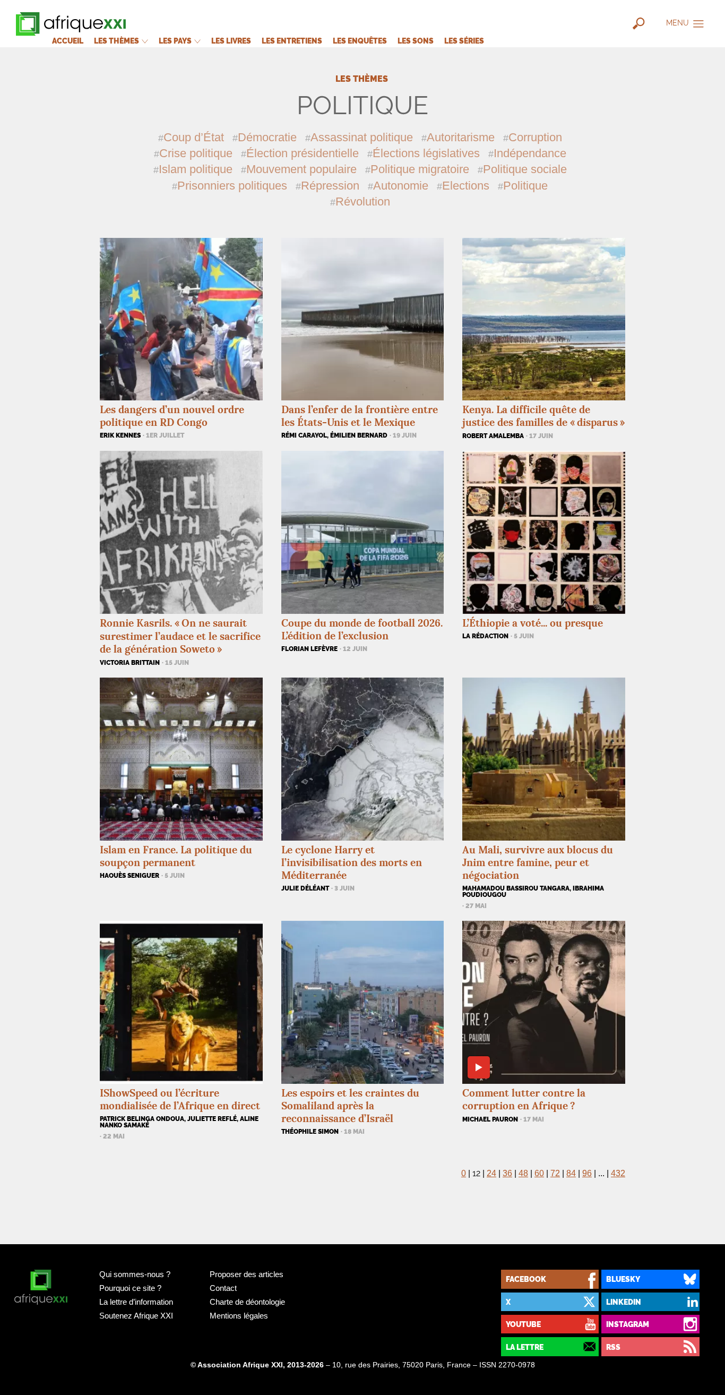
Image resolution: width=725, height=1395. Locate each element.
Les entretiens (292, 40)
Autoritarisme (461, 137)
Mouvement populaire (301, 169)
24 (491, 1173)
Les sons (416, 40)
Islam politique (195, 169)
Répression (330, 185)
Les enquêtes (360, 40)
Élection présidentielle (302, 153)
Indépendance (530, 153)
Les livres (231, 40)
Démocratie (267, 137)
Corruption (535, 137)
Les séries (464, 40)
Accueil (67, 40)
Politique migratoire (419, 169)
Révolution (362, 201)
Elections (465, 185)
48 (523, 1173)
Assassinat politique (361, 137)
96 (587, 1173)
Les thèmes (117, 40)
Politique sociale (525, 169)
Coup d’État (193, 137)
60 (539, 1173)
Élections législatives (426, 153)
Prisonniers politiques (232, 185)
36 (507, 1173)
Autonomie (400, 185)
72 (555, 1173)
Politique (525, 185)
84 (571, 1173)
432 (618, 1173)
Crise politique (195, 153)
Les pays (176, 40)
